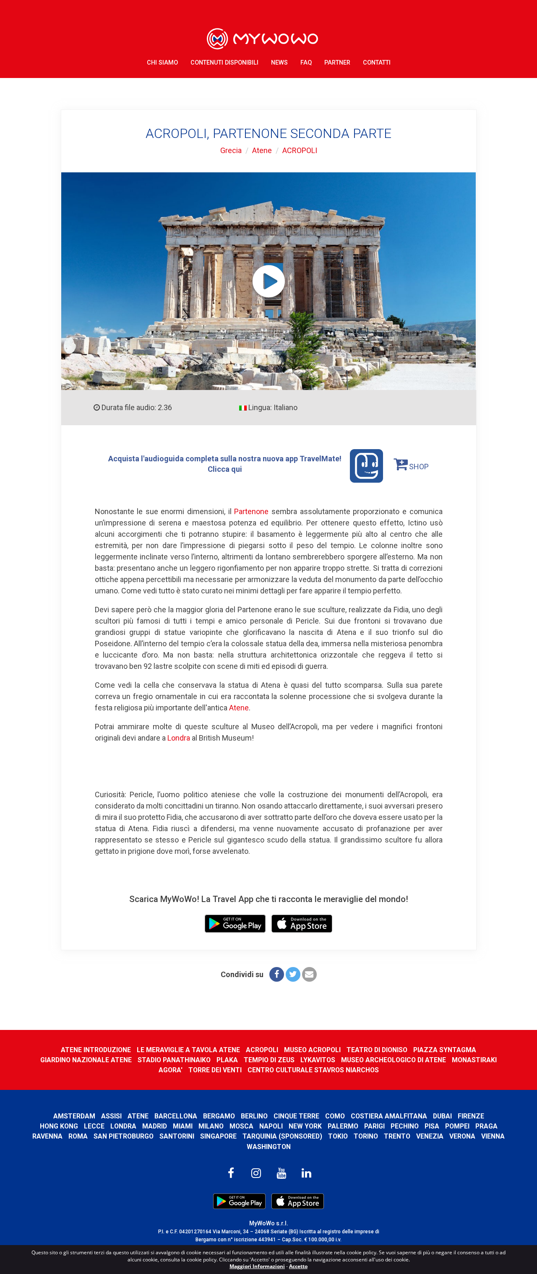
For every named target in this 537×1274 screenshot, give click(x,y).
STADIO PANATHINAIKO (174, 1060)
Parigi (374, 1126)
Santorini (176, 1136)
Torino (366, 1136)
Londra (178, 737)
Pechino (405, 1126)
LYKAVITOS (317, 1060)
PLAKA (227, 1060)
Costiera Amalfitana (389, 1116)
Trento (397, 1136)
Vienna (493, 1136)
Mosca (241, 1126)
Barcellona (175, 1116)
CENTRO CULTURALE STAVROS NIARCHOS (313, 1070)
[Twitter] (293, 974)
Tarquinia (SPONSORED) (282, 1136)
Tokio (338, 1136)
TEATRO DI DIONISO (377, 1050)
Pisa (432, 1126)
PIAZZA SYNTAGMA (444, 1050)
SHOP (418, 466)
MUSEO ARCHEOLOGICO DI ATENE (393, 1060)
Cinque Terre (296, 1116)
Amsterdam (74, 1116)
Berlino (254, 1116)
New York (305, 1126)
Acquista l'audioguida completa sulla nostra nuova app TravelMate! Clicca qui (224, 463)
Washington (269, 1147)
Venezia (429, 1136)
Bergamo (219, 1116)
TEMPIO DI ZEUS (269, 1060)
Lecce (94, 1126)
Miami (183, 1126)
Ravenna (47, 1136)
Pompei (457, 1126)
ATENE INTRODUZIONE (96, 1050)
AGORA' (170, 1070)
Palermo (343, 1126)
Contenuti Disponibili (224, 62)
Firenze (471, 1116)
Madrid (154, 1126)
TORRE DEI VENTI (215, 1070)
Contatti (377, 62)
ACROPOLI (299, 150)
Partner (337, 62)
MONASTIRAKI (474, 1060)
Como (335, 1116)
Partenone (251, 511)
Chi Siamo (162, 62)
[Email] (309, 974)
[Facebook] (276, 974)
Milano (211, 1126)
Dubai (442, 1116)
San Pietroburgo (124, 1136)
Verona (462, 1136)
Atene (262, 150)
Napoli (271, 1126)
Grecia (231, 150)
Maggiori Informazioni (257, 1266)
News (279, 62)
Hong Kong (59, 1126)
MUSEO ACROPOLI (312, 1050)
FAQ (306, 62)
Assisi (111, 1116)
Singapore (218, 1136)
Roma (78, 1136)
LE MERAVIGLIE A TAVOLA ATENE (188, 1050)
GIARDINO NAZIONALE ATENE (86, 1060)
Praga (486, 1126)
